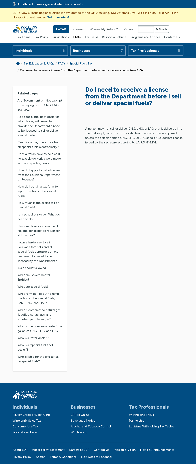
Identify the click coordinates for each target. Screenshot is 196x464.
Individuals (24, 51)
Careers (78, 29)
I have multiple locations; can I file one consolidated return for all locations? (38, 230)
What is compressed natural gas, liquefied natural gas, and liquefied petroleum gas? (39, 314)
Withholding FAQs (141, 415)
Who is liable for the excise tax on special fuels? (38, 359)
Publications (60, 37)
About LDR (20, 450)
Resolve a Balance (114, 37)
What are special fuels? (33, 286)
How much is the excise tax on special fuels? (38, 205)
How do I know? (72, 4)
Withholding (79, 432)
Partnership (136, 420)
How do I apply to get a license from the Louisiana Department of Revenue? (38, 174)
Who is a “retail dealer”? (33, 338)
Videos (128, 29)
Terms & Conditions (63, 457)
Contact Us (172, 37)
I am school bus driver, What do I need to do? (39, 217)
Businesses (82, 51)
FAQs (77, 37)
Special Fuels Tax (80, 63)
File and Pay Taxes (25, 432)
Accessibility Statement (48, 450)
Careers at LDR (79, 450)
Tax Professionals (145, 51)
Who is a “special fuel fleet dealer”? (35, 347)
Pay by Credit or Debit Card (31, 415)
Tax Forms (23, 37)
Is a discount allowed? (32, 268)
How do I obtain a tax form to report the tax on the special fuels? (37, 191)
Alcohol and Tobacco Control (91, 426)
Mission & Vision (125, 450)
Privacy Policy (22, 457)
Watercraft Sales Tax (27, 420)
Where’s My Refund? (104, 29)
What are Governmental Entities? (33, 277)
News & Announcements (157, 450)
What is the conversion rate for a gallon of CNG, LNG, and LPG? (39, 328)
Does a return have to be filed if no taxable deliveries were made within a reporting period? (39, 158)
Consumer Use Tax (25, 426)
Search (163, 29)
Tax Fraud (91, 37)
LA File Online (80, 415)
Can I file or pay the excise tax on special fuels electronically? (38, 144)
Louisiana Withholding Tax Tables (151, 426)
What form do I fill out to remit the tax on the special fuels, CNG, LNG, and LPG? (38, 298)
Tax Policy (41, 37)
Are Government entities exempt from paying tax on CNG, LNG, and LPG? (39, 105)
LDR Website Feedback (96, 457)
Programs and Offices (145, 37)
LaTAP (61, 29)
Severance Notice (83, 420)
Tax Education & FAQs (38, 63)
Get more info (57, 17)
